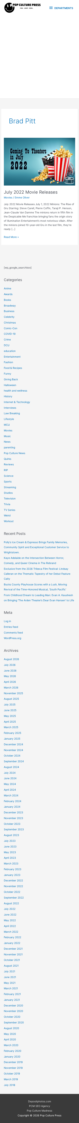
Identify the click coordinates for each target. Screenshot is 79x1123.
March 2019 (11, 1079)
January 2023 (12, 874)
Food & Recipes (13, 367)
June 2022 (10, 914)
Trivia (7, 504)
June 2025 (10, 710)
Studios (8, 492)
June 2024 (10, 778)
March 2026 (11, 687)
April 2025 (10, 721)
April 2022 (10, 926)
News (7, 441)
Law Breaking (12, 413)
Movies (8, 197)
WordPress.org (12, 638)
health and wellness (15, 390)
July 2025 (9, 704)
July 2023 (10, 840)
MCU (7, 424)
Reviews (9, 464)
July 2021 (9, 971)
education (10, 350)
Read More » (11, 237)
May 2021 (9, 982)
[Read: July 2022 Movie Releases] (39, 161)
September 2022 (14, 897)
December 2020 (13, 1005)
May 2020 (10, 1033)
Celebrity (9, 316)
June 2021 (10, 977)
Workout (9, 521)
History (8, 396)
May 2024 (10, 784)
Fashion (8, 362)
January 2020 (12, 1056)
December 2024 (13, 744)
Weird (7, 515)
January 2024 (12, 806)
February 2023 (12, 869)
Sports (8, 481)
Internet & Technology (17, 402)
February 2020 (12, 1050)
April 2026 (10, 681)
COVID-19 (10, 333)
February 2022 (12, 937)
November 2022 (13, 886)
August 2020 (11, 1028)
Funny (7, 373)
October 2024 (12, 755)
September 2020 (14, 1022)
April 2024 (10, 789)
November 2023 (13, 818)
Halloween (10, 385)
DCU (6, 345)
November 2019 (13, 1067)
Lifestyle (9, 419)
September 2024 (14, 761)
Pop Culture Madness (39, 1110)
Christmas (10, 322)
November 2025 (13, 693)
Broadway (10, 305)
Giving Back (11, 379)
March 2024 (11, 795)
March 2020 (11, 1045)
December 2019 (13, 1062)
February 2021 (12, 994)
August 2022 (11, 903)
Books (7, 299)
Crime (7, 339)
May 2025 (10, 715)
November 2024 (13, 750)
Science (8, 475)
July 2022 (9, 908)
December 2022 (13, 880)
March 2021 (11, 988)
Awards (8, 294)
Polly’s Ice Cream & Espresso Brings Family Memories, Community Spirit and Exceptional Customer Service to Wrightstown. (36, 547)
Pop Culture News (14, 453)
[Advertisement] (39, 57)
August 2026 (11, 659)
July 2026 (10, 664)
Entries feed (11, 626)
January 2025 (12, 738)
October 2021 (12, 959)
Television (10, 498)
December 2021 (13, 948)
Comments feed (13, 632)
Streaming (10, 487)
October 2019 (12, 1073)
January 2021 (12, 999)
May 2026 (10, 676)
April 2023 (10, 857)
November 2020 (13, 1011)
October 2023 (12, 823)
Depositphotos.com (39, 1101)
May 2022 (10, 920)
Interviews (10, 407)
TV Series (9, 509)
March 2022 (11, 931)
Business (9, 311)
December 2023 (13, 812)
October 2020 (12, 1016)
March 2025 (11, 727)
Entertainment (12, 356)
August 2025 (11, 698)
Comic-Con (10, 328)
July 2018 (9, 1085)
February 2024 (12, 801)
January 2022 (12, 943)
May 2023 (10, 852)
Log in (7, 621)
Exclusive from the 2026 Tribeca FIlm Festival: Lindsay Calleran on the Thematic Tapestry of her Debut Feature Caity (37, 573)
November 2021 (13, 954)
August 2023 (11, 835)
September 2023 (14, 829)
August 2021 (11, 965)
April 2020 (10, 1039)
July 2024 (10, 772)
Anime (7, 288)
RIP (6, 470)
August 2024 (11, 767)
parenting (9, 447)
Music (7, 436)
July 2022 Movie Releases (31, 192)
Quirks (7, 458)
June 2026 (10, 670)
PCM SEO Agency (39, 1106)
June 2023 (10, 846)
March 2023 (11, 863)
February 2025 (12, 732)
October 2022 (12, 891)
